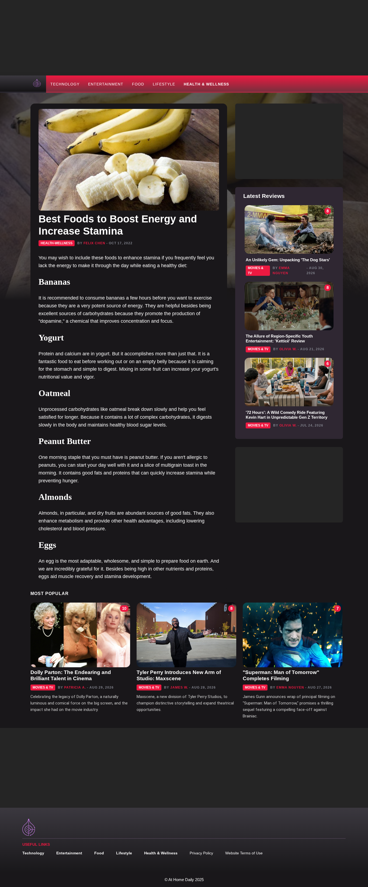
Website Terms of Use (244, 853)
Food (138, 84)
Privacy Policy (201, 853)
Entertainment (105, 84)
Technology (64, 84)
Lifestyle (164, 84)
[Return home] (37, 84)
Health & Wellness (206, 84)
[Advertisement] (184, 37)
